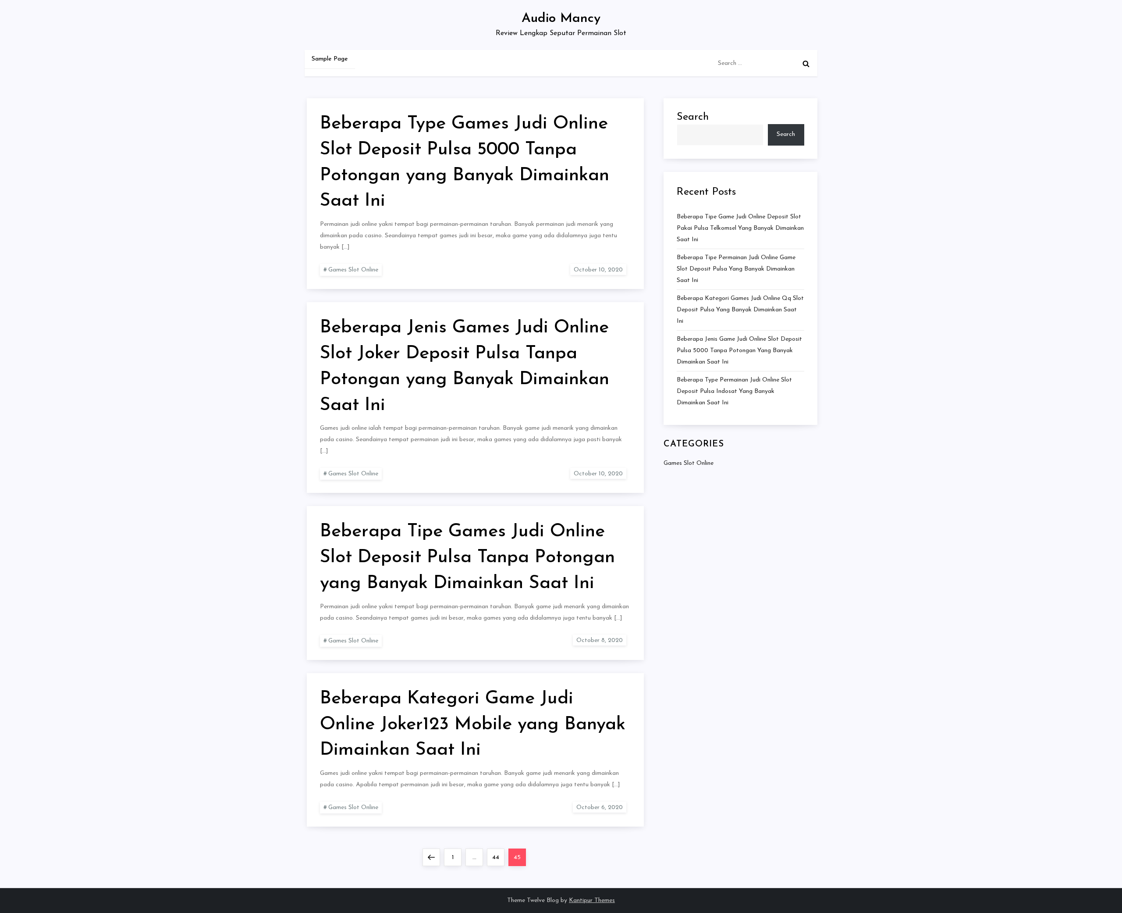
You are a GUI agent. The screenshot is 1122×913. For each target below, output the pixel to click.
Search (693, 117)
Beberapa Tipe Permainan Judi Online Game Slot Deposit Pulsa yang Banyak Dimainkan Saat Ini (736, 269)
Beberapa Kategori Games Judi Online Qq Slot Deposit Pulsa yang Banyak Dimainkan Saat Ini (740, 310)
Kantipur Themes (592, 900)
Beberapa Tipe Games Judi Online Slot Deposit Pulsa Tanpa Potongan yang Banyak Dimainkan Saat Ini (467, 557)
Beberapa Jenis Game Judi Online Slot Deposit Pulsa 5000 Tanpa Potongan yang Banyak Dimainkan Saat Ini (739, 350)
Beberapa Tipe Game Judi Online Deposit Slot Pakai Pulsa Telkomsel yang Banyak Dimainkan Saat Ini (740, 228)
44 (498, 857)
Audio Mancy (561, 18)
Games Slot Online (353, 270)
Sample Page (330, 59)
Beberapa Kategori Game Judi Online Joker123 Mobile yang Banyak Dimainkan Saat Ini (472, 724)
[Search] (806, 63)
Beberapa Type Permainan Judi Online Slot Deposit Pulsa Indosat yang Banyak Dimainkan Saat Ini (734, 391)
